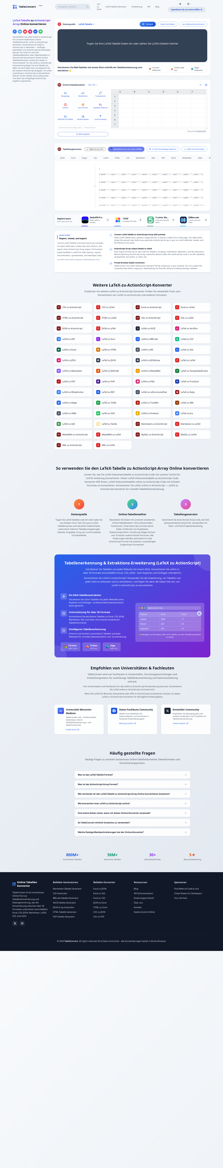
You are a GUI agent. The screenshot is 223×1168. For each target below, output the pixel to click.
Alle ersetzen (84, 134)
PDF (163, 158)
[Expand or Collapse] (201, 84)
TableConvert (71, 941)
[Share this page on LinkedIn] (35, 31)
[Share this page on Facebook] (15, 31)
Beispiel (149, 24)
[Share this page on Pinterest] (30, 31)
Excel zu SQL (99, 893)
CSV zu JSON (99, 912)
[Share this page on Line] (40, 31)
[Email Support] (22, 923)
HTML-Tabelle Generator (65, 912)
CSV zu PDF (98, 916)
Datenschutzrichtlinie (144, 912)
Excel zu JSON (99, 888)
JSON (62, 158)
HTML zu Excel (100, 907)
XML (153, 158)
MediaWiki (186, 158)
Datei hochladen (168, 24)
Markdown (140, 158)
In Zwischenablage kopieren (164, 149)
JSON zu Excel (99, 902)
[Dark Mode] (180, 4)
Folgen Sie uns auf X (96, 149)
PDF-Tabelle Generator (64, 916)
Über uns (138, 902)
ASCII (173, 158)
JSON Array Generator (63, 907)
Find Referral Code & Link (186, 888)
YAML (200, 158)
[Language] (189, 4)
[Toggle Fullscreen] (206, 84)
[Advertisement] (32, 102)
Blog (157, 6)
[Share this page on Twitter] (20, 31)
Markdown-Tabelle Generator (67, 888)
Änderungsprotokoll (144, 898)
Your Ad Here (180, 898)
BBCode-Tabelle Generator (66, 898)
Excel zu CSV (99, 898)
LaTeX (105, 158)
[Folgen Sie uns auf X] (15, 923)
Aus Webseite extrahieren (193, 24)
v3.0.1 (40, 5)
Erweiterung (137, 6)
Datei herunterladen (196, 149)
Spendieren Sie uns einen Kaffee (185, 9)
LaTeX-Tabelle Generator (115, 6)
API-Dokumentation (143, 893)
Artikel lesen (71, 729)
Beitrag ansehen (126, 723)
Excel (73, 158)
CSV (127, 158)
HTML (117, 158)
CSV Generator (60, 893)
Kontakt (138, 907)
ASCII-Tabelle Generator (64, 902)
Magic (84, 158)
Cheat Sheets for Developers (188, 893)
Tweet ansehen (179, 723)
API (148, 6)
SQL (95, 158)
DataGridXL (201, 131)
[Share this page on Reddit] (25, 31)
